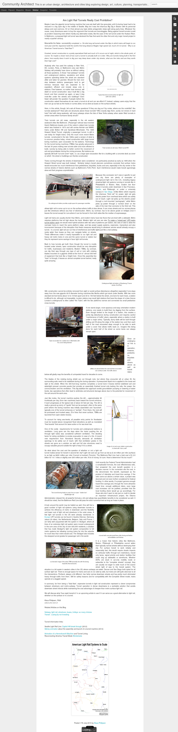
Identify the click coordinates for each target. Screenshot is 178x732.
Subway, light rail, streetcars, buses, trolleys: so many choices (68, 612)
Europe (47, 517)
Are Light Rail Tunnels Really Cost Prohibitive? (87, 20)
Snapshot (43, 10)
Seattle (98, 189)
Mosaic (28, 10)
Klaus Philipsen (100, 723)
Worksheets (77, 636)
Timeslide (53, 10)
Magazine (20, 10)
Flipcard (11, 10)
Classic (4, 10)
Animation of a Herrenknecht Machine (59, 633)
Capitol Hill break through (72, 626)
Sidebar (36, 10)
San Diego (108, 191)
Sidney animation (51, 629)
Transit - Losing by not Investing (57, 614)
